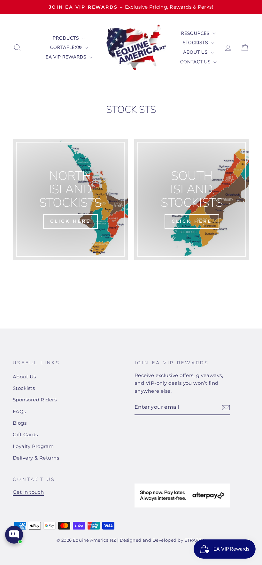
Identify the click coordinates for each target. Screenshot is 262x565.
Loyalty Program (33, 446)
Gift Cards (25, 434)
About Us (196, 52)
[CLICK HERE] (70, 199)
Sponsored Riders (35, 400)
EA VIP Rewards (67, 57)
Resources (196, 33)
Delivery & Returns (36, 458)
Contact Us (196, 62)
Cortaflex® (66, 47)
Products (66, 38)
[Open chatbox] (14, 535)
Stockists (196, 43)
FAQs (19, 411)
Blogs (20, 423)
